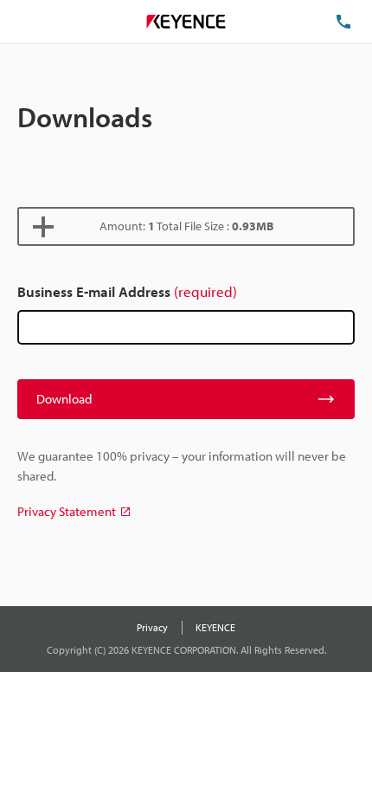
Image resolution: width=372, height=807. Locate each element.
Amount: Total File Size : (186, 226)
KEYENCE (215, 627)
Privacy (152, 627)
